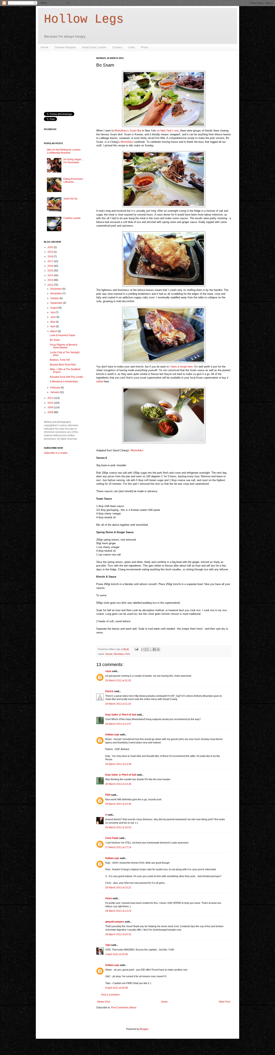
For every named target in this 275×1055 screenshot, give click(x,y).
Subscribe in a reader (55, 453)
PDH (108, 794)
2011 (51, 398)
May (53, 321)
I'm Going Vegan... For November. (73, 161)
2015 (51, 270)
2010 (51, 402)
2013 (51, 280)
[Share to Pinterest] (158, 649)
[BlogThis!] (147, 649)
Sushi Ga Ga (70, 198)
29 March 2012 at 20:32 (118, 934)
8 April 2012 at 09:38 (116, 987)
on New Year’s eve (168, 130)
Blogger (144, 1029)
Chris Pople (112, 838)
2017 (51, 261)
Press (144, 47)
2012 (51, 284)
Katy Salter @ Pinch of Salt (120, 714)
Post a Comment (110, 994)
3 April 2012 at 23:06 (116, 954)
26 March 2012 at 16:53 (118, 827)
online (99, 381)
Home (44, 47)
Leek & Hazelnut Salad (62, 335)
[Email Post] (136, 649)
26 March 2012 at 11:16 (118, 703)
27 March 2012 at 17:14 (118, 847)
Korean (109, 654)
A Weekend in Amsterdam (64, 381)
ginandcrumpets (114, 921)
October (55, 298)
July (52, 312)
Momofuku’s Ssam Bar (128, 130)
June (53, 317)
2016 (51, 266)
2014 (51, 275)
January (55, 392)
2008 (51, 412)
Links (131, 47)
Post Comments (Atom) (123, 1007)
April (53, 326)
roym (108, 671)
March (54, 331)
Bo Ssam (55, 340)
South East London (94, 47)
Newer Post (103, 1001)
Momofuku (127, 141)
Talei (108, 945)
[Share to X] (151, 649)
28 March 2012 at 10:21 (118, 887)
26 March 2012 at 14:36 (118, 804)
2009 (51, 407)
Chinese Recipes (65, 47)
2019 (51, 251)
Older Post (224, 1001)
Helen (108, 898)
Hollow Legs (84, 19)
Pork (127, 654)
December (56, 288)
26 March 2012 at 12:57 (118, 723)
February (55, 387)
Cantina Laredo (72, 218)
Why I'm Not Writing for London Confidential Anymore (64, 151)
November (56, 293)
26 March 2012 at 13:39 (118, 764)
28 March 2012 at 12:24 (118, 910)
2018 (51, 256)
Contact (117, 47)
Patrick (109, 691)
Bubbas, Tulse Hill (60, 359)
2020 (51, 247)
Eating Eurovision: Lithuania (73, 180)
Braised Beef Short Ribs (63, 364)
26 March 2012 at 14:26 (118, 784)
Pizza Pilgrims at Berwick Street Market (63, 346)
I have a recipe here (181, 366)
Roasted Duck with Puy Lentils (66, 377)
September (56, 303)
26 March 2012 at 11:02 (118, 680)
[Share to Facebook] (154, 649)
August (54, 307)
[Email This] (143, 649)
